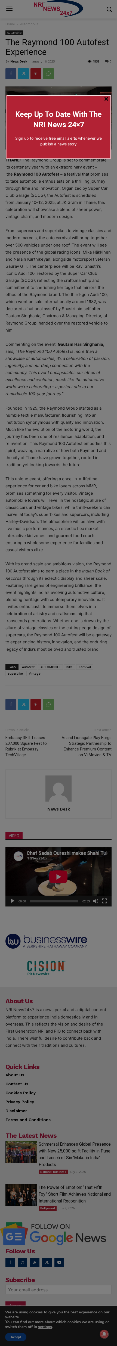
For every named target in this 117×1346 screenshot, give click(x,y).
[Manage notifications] (104, 1334)
